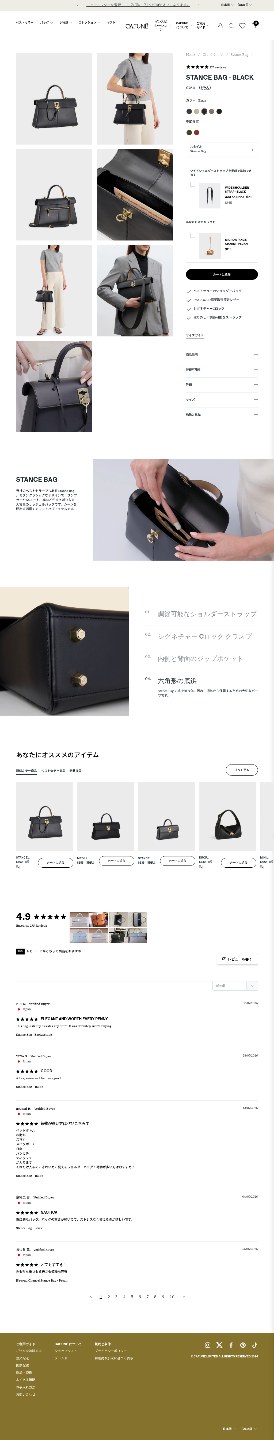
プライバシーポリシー (111, 1351)
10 (172, 1296)
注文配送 (22, 1358)
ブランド (61, 1358)
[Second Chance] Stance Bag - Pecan (41, 1280)
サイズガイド (195, 335)
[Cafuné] (137, 25)
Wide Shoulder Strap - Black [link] (237, 190)
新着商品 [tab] (76, 771)
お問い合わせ (25, 1394)
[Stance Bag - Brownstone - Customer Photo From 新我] (137, 935)
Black (204, 111)
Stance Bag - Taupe (29, 1087)
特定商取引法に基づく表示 (114, 1358)
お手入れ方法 (25, 1387)
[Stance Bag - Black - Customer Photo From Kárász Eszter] (118, 935)
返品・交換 (24, 1373)
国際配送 (22, 1365)
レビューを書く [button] (240, 959)
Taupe (196, 111)
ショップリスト (66, 1351)
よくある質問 (25, 1380)
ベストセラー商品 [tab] (53, 771)
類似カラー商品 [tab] (26, 771)
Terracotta (196, 132)
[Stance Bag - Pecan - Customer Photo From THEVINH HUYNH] (98, 919)
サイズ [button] (190, 399)
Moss (189, 132)
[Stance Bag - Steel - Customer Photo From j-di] (79, 935)
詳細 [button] (189, 384)
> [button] (183, 1296)
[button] (231, 25)
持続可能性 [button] (193, 369)
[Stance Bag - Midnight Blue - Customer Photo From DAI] (137, 919)
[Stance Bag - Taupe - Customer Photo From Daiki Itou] (79, 919)
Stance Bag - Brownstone (34, 1035)
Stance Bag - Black (29, 1228)
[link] (210, 195)
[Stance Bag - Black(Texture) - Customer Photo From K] (118, 919)
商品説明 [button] (192, 355)
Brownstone (211, 111)
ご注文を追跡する (29, 1351)
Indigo (189, 111)
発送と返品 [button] (193, 414)
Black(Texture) (219, 111)
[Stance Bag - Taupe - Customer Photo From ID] (98, 935)
